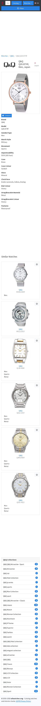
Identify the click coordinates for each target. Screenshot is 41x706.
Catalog (16, 3)
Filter (21, 8)
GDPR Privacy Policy (23, 701)
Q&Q (20, 291)
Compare (7, 116)
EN (38, 3)
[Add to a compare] (37, 264)
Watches (27, 3)
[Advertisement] (20, 34)
